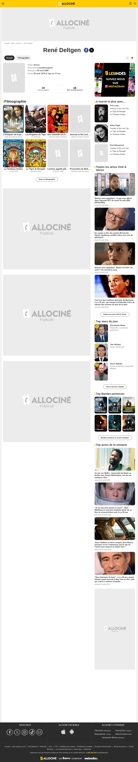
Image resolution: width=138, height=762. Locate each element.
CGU (50, 747)
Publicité (43, 747)
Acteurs (18, 43)
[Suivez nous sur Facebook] (10, 732)
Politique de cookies (67, 747)
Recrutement (33, 747)
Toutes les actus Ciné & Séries (115, 314)
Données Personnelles (103, 747)
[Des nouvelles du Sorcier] (57, 119)
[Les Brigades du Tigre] (35, 119)
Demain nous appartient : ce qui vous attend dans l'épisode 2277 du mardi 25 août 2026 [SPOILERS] (113, 200)
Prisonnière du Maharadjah (80, 169)
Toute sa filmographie (47, 179)
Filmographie (15, 101)
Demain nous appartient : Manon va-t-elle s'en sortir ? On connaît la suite (114, 269)
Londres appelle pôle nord (57, 169)
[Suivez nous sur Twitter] (17, 732)
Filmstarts (99, 730)
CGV (56, 747)
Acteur (37, 65)
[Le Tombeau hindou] (13, 153)
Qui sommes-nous (19, 747)
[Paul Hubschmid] (101, 153)
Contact (7, 747)
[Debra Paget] (101, 133)
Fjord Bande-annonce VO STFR (115, 411)
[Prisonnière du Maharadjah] (80, 153)
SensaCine (120, 730)
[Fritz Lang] (101, 113)
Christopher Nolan (117, 325)
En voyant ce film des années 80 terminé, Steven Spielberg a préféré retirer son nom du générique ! (114, 235)
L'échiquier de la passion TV (13, 134)
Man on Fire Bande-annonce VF (129, 429)
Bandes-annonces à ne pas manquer (115, 438)
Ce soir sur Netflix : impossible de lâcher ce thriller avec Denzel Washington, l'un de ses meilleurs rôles (113, 475)
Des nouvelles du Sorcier (57, 134)
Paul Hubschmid (117, 145)
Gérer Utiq (77, 749)
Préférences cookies (84, 747)
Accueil (6, 43)
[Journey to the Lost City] (80, 119)
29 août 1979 (40, 73)
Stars (12, 43)
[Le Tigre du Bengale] (35, 153)
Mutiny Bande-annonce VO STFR (101, 411)
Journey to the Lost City (80, 134)
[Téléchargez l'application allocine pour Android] (73, 731)
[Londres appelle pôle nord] (57, 153)
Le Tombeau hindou (13, 169)
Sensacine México (110, 737)
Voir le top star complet (115, 387)
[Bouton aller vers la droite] (132, 58)
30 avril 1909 (43, 70)
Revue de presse (120, 747)
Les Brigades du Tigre (35, 134)
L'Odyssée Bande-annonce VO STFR (101, 429)
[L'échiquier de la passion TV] (13, 119)
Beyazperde (100, 734)
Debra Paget (115, 125)
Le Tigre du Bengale (35, 169)
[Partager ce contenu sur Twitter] (91, 50)
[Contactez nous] (39, 732)
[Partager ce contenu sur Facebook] (86, 50)
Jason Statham (116, 364)
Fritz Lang (114, 106)
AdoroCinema (121, 734)
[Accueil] (67, 3)
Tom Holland (115, 345)
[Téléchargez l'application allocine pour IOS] (65, 731)
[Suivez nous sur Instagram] (25, 732)
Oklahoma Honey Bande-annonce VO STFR (129, 411)
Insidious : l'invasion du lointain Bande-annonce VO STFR (115, 429)
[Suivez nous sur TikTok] (32, 732)
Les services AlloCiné (64, 749)
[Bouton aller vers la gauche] (127, 58)
